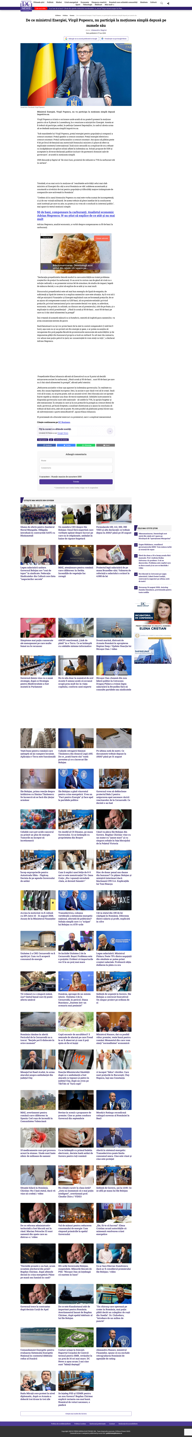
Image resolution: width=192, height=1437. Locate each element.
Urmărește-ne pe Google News (115, 39)
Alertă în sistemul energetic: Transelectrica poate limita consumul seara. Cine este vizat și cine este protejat (114, 1154)
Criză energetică (71, 2)
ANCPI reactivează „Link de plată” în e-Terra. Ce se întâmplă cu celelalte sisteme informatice (75, 643)
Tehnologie (87, 4)
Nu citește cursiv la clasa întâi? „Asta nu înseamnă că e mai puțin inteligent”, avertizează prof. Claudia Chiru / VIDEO (76, 1192)
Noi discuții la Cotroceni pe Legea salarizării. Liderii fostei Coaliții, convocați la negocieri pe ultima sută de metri (154, 577)
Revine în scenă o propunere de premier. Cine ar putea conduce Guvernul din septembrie (74, 1115)
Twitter (68, 445)
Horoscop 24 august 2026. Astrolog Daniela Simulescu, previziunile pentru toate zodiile (155, 589)
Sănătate (144, 2)
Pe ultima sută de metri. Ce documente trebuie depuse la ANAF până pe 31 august (111, 753)
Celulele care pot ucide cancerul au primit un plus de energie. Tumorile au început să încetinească (37, 836)
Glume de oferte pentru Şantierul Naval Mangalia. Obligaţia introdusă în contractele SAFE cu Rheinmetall (37, 531)
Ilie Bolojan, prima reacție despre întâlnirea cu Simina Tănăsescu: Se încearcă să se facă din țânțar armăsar (37, 795)
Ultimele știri (38, 2)
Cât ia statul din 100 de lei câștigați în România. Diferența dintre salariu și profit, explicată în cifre (113, 917)
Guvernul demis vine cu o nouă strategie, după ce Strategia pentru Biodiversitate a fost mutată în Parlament (36, 682)
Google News (62, 433)
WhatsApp (87, 445)
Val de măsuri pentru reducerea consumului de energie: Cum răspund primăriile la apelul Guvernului (74, 1230)
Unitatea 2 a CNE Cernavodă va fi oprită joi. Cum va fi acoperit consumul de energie (37, 956)
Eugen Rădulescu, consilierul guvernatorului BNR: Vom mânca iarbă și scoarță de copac (155, 547)
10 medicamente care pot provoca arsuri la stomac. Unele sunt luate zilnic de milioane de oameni (38, 1153)
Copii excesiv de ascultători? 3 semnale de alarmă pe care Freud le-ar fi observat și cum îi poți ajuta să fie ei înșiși (75, 1038)
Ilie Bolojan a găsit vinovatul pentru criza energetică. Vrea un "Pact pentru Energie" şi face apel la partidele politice (75, 795)
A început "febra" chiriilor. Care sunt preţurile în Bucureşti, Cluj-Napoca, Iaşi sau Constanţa (113, 1075)
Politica (65, 15)
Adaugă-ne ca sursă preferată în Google (82, 39)
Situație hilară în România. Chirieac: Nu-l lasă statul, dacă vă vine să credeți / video (37, 1190)
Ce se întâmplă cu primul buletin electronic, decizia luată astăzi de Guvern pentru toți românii (75, 1153)
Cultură (153, 2)
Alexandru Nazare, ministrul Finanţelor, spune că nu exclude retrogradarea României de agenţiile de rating (113, 1354)
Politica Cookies (80, 1424)
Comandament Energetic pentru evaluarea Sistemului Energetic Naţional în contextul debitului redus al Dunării (37, 1354)
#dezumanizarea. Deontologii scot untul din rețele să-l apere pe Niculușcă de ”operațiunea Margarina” (155, 536)
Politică (50, 2)
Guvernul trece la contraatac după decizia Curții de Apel (35, 1308)
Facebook (48, 445)
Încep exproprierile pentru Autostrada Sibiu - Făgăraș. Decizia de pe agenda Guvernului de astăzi (37, 876)
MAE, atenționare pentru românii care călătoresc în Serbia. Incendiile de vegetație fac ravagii (75, 572)
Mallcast (98, 4)
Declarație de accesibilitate (128, 1424)
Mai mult (110, 4)
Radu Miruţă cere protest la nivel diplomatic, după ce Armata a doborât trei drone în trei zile (37, 1396)
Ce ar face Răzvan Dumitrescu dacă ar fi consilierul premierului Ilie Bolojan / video (113, 1268)
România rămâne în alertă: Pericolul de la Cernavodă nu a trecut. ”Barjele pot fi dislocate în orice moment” (37, 1038)
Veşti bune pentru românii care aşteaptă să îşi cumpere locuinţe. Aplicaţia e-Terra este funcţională (38, 753)
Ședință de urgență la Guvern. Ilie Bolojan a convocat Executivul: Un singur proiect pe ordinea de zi (113, 998)
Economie (85, 2)
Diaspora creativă (99, 2)
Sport (78, 4)
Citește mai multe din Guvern (76, 1414)
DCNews (26, 6)
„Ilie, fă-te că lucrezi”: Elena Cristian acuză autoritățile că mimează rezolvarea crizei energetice (111, 1230)
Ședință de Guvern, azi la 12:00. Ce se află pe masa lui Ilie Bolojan (113, 1189)
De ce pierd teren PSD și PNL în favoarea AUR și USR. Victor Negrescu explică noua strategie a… (83, 8)
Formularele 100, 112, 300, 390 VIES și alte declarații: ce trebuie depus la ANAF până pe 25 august (113, 529)
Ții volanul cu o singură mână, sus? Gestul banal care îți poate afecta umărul (36, 996)
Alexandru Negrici (99, 30)
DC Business (64, 422)
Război (59, 2)
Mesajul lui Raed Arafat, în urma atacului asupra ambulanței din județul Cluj (37, 1075)
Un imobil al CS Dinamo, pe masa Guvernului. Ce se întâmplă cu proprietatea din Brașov (75, 834)
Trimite (76, 482)
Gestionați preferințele (98, 1424)
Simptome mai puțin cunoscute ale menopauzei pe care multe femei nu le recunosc (36, 643)
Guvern (72, 15)
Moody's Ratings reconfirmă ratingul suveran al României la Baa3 (112, 1115)
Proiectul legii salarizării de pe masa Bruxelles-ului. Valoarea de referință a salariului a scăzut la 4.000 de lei (113, 572)
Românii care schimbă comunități (123, 2)
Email (107, 445)
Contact (112, 1424)
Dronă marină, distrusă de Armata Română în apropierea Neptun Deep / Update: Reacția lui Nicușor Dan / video (113, 644)
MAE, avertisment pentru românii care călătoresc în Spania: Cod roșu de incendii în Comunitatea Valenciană (36, 1117)
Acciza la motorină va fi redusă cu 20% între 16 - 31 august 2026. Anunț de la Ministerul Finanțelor (38, 915)
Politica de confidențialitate (61, 1424)
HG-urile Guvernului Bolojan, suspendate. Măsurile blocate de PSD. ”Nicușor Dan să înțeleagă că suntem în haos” (75, 1270)
